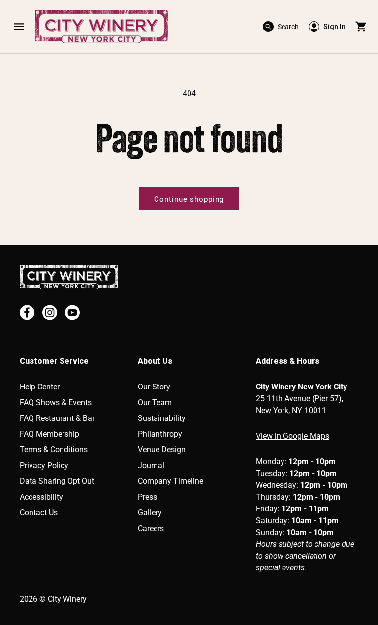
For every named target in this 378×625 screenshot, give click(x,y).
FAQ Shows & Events (56, 402)
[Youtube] (72, 312)
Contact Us (39, 512)
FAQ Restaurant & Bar (57, 418)
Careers (151, 528)
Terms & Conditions (54, 449)
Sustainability (162, 418)
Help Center (40, 386)
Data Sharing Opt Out (57, 481)
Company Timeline (170, 481)
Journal (151, 465)
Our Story (154, 386)
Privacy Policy (44, 465)
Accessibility (41, 497)
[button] (18, 26)
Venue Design (162, 449)
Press (147, 497)
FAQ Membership (49, 434)
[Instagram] (49, 312)
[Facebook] (27, 312)
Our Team (155, 402)
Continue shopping (189, 199)
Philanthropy (160, 434)
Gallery (150, 512)
